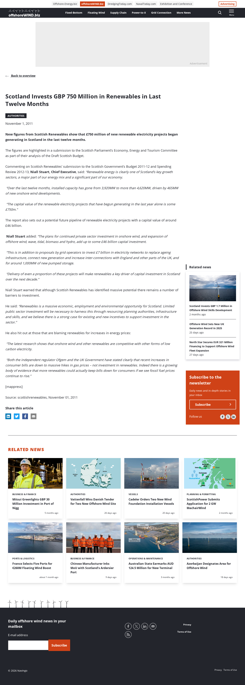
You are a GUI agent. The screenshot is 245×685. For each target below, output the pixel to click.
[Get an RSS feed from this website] (128, 634)
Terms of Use (184, 631)
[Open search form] (220, 13)
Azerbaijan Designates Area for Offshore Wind (209, 566)
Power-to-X (139, 12)
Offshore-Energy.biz (65, 4)
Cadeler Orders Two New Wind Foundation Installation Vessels (151, 501)
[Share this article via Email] (33, 416)
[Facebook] (222, 416)
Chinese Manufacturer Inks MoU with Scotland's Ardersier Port (92, 568)
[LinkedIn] (233, 416)
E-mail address (18, 635)
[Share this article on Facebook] (25, 416)
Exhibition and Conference (176, 4)
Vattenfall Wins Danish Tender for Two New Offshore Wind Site (93, 501)
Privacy (187, 624)
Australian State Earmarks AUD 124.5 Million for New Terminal (151, 566)
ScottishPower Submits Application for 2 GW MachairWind (203, 503)
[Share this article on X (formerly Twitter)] (17, 416)
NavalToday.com (146, 4)
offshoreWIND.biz (92, 4)
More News (184, 12)
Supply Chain (118, 12)
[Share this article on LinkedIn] (8, 416)
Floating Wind (96, 12)
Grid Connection (161, 12)
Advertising (227, 4)
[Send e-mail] (153, 626)
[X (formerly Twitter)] (228, 416)
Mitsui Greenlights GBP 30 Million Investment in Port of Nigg (33, 503)
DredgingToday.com (120, 4)
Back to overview (23, 76)
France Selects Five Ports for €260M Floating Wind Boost (32, 566)
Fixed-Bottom (73, 12)
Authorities (16, 115)
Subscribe (203, 404)
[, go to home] (24, 12)
